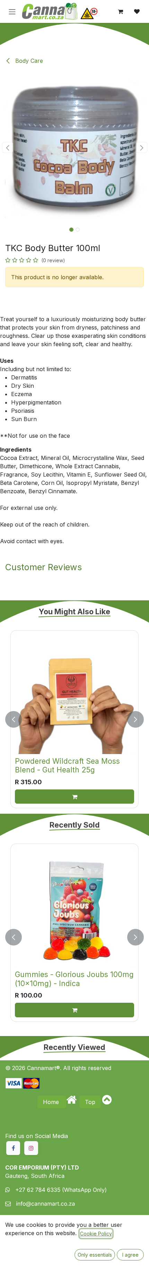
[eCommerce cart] (120, 11)
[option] (74, 719)
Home (52, 1101)
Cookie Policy (96, 1234)
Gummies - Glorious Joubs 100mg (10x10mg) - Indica (74, 978)
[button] (7, 147)
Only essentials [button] (95, 1255)
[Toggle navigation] (12, 11)
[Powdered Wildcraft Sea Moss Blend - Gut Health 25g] (74, 694)
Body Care (28, 60)
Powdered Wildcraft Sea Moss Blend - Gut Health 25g (67, 765)
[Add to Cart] (74, 796)
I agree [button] (130, 1255)
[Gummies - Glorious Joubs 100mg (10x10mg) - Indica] (74, 907)
